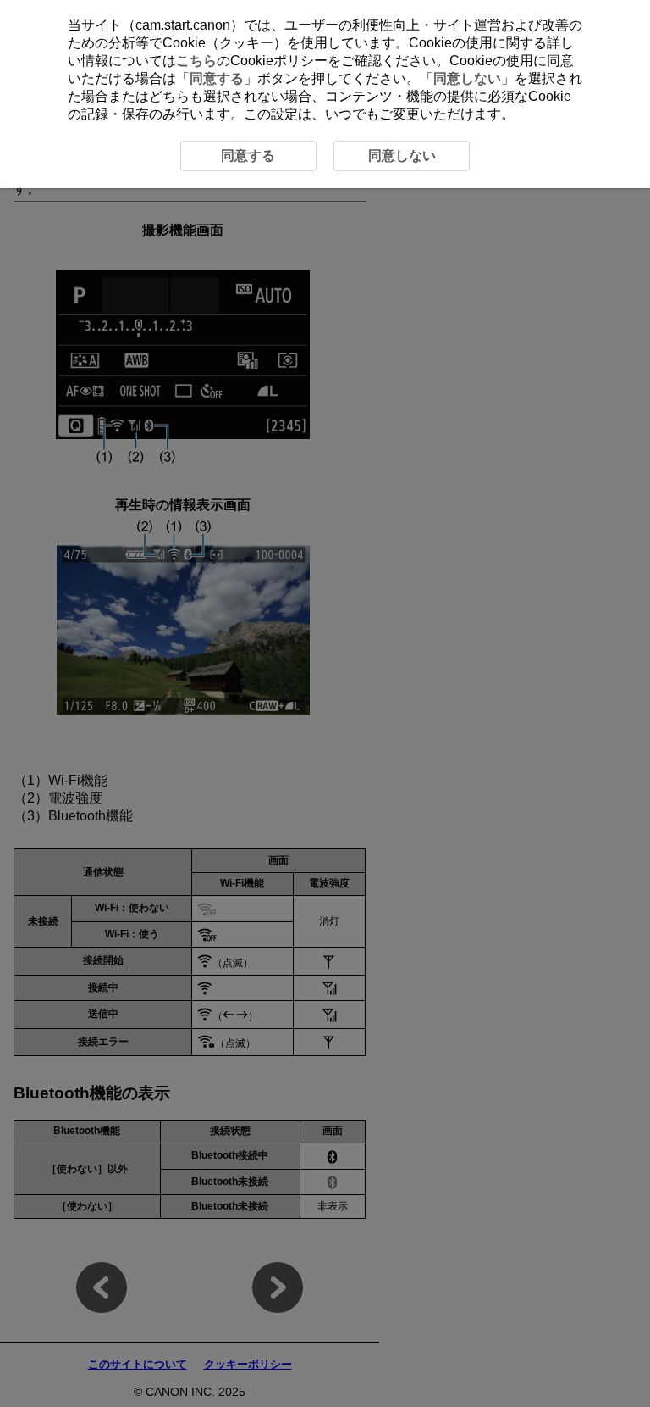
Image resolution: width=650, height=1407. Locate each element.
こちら (196, 60)
